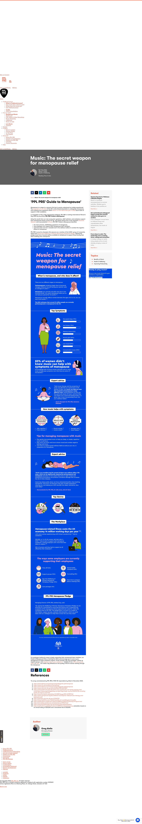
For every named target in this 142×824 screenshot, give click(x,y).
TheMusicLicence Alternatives (11, 751)
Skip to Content (4, 75)
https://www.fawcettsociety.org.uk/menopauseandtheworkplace (53, 704)
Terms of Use (6, 762)
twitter (5, 775)
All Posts (45, 734)
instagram (6, 778)
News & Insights (10, 130)
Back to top (3, 786)
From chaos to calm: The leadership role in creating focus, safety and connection (100, 235)
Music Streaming (11, 118)
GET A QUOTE (5, 87)
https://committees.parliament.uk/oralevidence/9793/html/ (51, 703)
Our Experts (9, 134)
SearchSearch (4, 147)
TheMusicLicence (8, 750)
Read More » (94, 209)
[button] (32, 192)
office (74, 662)
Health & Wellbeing (44, 173)
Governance (6, 756)
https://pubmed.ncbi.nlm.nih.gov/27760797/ (47, 698)
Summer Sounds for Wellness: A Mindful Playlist (100, 197)
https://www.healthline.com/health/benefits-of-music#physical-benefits (55, 700)
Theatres (8, 125)
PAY (14, 87)
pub (82, 662)
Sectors (5, 127)
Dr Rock (49, 222)
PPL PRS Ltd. (15, 781)
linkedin (5, 776)
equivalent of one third (39, 209)
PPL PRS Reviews (8, 759)
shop (78, 662)
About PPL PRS (10, 137)
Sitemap (5, 769)
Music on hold (10, 121)
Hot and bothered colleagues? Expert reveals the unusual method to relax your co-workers (100, 215)
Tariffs (8, 110)
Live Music (9, 124)
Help (4, 144)
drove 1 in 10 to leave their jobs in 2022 (63, 210)
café (37, 663)
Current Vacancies (11, 143)
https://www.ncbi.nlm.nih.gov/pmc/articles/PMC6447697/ (50, 688)
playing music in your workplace (52, 662)
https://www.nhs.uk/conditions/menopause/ (46, 685)
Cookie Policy (7, 765)
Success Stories (10, 131)
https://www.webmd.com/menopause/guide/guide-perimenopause (53, 683)
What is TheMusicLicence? (14, 103)
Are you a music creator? (10, 753)
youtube (5, 772)
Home (32, 197)
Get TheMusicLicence (12, 107)
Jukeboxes (9, 120)
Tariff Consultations (12, 111)
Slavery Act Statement (9, 767)
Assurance (6, 757)
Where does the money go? (14, 106)
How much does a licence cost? (15, 104)
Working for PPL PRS (12, 140)
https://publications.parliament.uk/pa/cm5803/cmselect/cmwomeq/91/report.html (58, 701)
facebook (6, 773)
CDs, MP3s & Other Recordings (15, 117)
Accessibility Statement (10, 766)
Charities (8, 141)
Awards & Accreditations (13, 138)
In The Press (9, 133)
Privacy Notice (7, 763)
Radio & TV (9, 116)
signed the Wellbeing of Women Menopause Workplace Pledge (56, 233)
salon (32, 663)
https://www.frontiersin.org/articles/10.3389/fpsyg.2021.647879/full (53, 694)
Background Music (12, 114)
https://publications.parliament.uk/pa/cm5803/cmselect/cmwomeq (53, 706)
